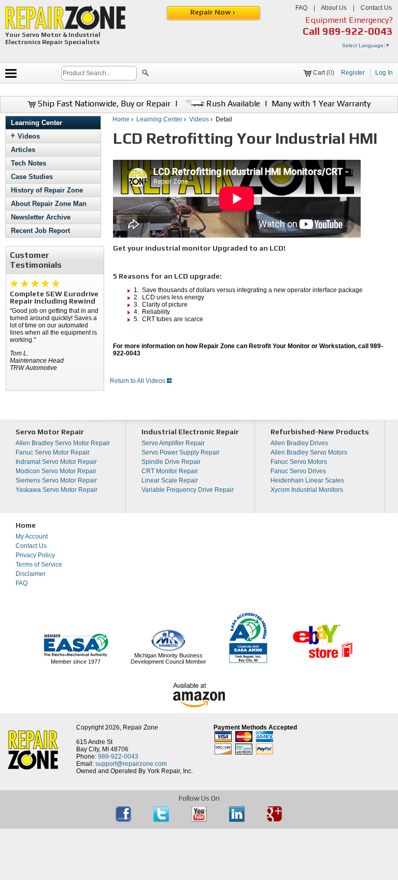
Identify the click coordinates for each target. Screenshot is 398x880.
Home (121, 119)
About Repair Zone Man (49, 204)
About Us (334, 7)
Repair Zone (140, 727)
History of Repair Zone (47, 190)
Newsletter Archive (40, 217)
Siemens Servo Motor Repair (56, 480)
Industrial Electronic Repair (190, 432)
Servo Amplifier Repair (173, 443)
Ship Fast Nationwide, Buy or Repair (103, 103)
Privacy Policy (35, 555)
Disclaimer (31, 574)
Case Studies (32, 177)
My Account (32, 536)
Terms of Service (39, 564)
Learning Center (36, 123)
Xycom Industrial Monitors (307, 489)
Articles (23, 150)
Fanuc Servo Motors (299, 461)
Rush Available (232, 103)
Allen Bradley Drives (299, 443)
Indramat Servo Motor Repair (56, 461)
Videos (29, 136)
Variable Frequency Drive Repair (187, 489)
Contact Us (376, 7)
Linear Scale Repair (169, 480)
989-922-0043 (357, 31)
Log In (384, 72)
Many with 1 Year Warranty (321, 103)
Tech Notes (28, 163)
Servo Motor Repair (50, 432)
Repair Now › (213, 12)
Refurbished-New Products (320, 432)
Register (353, 72)
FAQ (301, 7)
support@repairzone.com (131, 763)
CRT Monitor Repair (169, 471)
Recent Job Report (40, 231)
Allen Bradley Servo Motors (309, 452)
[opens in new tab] (124, 819)
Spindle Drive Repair (171, 461)
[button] (145, 74)
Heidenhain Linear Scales (307, 480)
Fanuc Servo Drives (298, 471)
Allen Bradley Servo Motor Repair (63, 443)
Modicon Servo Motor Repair (56, 471)
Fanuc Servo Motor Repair (53, 452)
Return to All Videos (138, 380)
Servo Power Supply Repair (180, 452)
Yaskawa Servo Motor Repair (56, 489)
